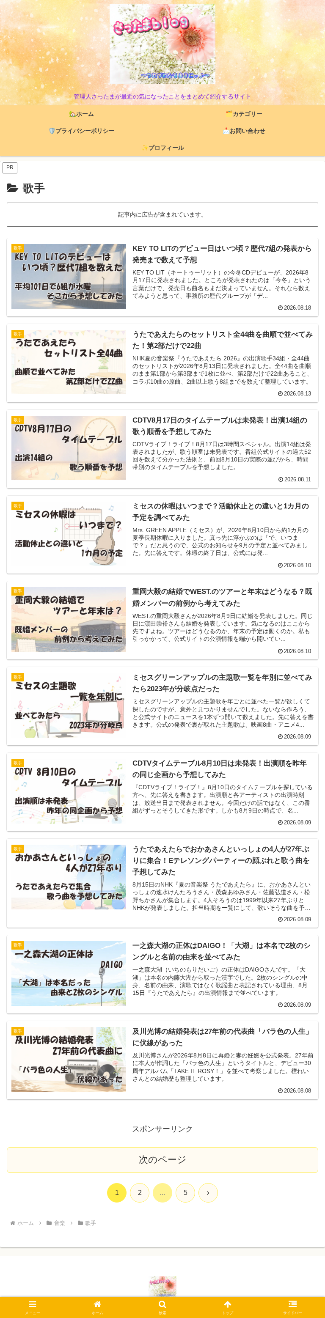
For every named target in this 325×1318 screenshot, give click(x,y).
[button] (300, 1152)
